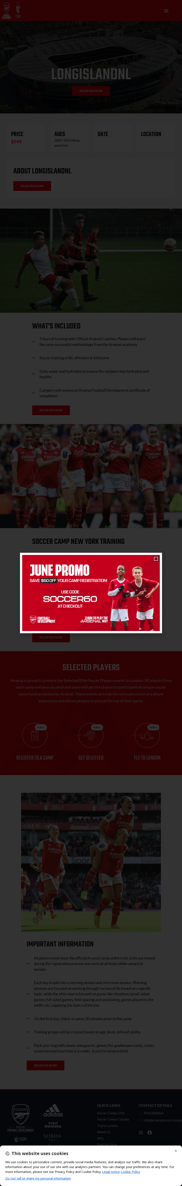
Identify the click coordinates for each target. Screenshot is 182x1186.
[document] (91, 593)
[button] (156, 558)
